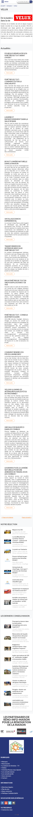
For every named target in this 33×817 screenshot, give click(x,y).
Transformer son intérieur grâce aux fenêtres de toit (13, 248)
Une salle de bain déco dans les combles (14, 428)
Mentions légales (7, 787)
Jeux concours (6, 776)
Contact (4, 778)
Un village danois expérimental (13, 220)
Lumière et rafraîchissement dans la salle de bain (16, 119)
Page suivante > (27, 517)
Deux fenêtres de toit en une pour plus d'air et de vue (15, 282)
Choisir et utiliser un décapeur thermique (19, 681)
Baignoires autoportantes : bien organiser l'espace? (19, 646)
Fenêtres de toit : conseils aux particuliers (16, 316)
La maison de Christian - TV (10, 766)
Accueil (3, 6)
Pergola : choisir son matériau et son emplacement (19, 691)
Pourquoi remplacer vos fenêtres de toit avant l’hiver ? (16, 55)
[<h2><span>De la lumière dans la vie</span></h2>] (23, 18)
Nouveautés (6, 763)
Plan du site (5, 789)
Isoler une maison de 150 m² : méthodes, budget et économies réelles (20, 657)
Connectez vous (7, 810)
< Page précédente (7, 517)
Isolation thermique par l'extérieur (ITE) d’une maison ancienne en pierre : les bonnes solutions (20, 669)
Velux (15, 6)
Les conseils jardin (8, 774)
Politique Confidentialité (10, 793)
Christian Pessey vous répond (11, 770)
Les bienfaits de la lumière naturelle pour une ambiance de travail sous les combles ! (16, 471)
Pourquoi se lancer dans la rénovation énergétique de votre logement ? (20, 624)
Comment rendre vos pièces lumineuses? (14, 353)
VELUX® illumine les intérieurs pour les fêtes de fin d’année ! (16, 391)
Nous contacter (7, 791)
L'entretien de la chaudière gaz (17, 580)
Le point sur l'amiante (19, 549)
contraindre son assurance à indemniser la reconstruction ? (20, 702)
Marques (9, 6)
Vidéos (4, 768)
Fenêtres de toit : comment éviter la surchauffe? (13, 81)
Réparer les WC (17, 530)
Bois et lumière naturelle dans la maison (16, 162)
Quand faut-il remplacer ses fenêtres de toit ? (20, 589)
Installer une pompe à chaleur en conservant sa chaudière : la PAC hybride (19, 600)
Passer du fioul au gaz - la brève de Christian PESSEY (20, 558)
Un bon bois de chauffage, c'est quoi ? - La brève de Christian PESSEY (20, 570)
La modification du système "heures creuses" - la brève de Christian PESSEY (19, 539)
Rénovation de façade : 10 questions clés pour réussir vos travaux (20, 635)
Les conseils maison (8, 772)
